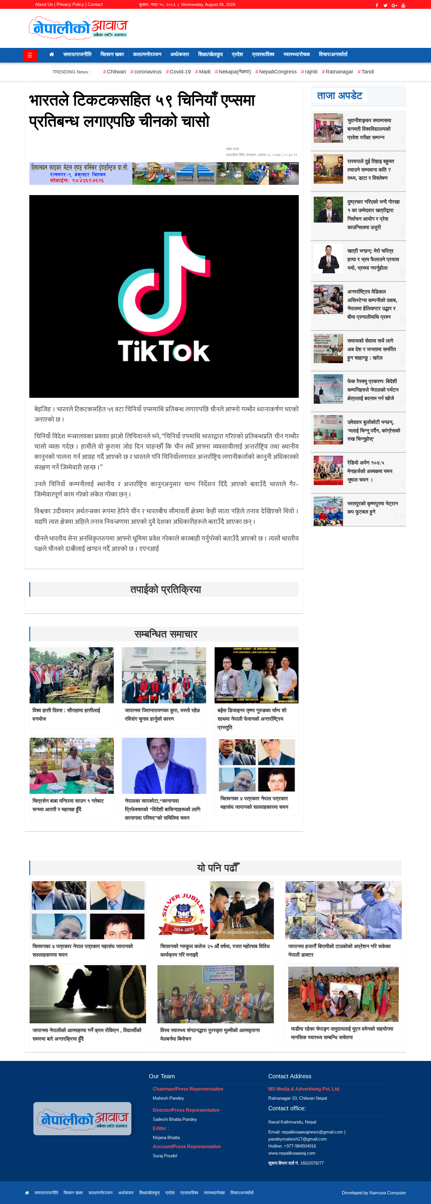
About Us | (45, 4)
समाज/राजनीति (77, 54)
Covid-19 (180, 72)
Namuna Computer (387, 1192)
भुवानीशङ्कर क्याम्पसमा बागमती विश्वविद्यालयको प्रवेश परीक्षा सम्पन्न (369, 129)
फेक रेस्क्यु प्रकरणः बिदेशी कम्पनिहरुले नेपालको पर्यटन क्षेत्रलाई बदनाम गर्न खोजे (372, 389)
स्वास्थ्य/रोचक (297, 54)
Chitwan (116, 72)
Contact (95, 4)
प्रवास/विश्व (263, 54)
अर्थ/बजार (179, 54)
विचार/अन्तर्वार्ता (333, 54)
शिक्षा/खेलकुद (210, 54)
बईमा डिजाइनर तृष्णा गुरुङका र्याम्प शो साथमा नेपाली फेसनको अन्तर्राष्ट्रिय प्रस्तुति (252, 718)
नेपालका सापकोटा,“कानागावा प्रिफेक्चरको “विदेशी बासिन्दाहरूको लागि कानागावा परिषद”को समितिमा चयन (162, 809)
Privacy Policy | (71, 4)
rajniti (311, 72)
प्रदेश (237, 54)
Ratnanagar (339, 72)
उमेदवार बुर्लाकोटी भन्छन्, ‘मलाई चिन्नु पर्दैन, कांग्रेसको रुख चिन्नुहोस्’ (373, 430)
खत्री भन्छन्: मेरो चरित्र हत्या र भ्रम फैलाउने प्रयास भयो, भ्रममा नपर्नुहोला (373, 259)
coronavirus (148, 72)
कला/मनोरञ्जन (147, 54)
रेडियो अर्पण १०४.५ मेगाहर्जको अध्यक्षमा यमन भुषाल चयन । (369, 471)
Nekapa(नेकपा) (235, 72)
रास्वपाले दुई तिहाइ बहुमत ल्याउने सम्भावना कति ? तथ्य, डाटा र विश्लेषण (370, 169)
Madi (205, 72)
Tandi (368, 72)
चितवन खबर (112, 54)
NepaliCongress (278, 72)
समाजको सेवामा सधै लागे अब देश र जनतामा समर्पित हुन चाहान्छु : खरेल (371, 349)
